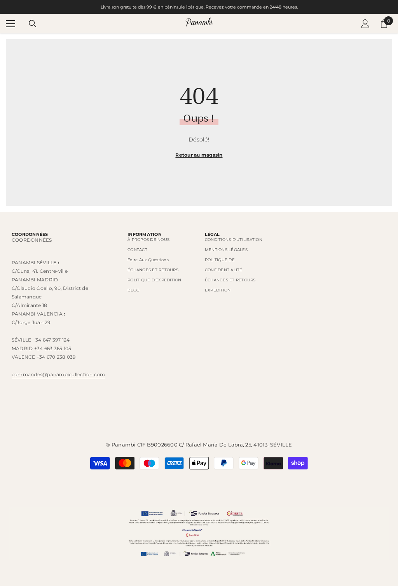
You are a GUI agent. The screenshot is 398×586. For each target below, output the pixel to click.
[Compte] (365, 23)
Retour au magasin (198, 155)
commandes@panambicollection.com (58, 374)
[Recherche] (32, 23)
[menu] (10, 23)
